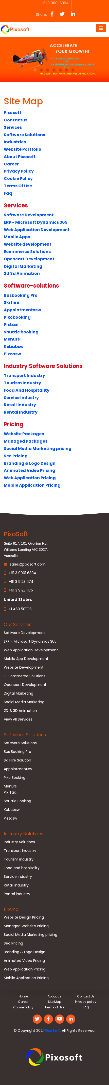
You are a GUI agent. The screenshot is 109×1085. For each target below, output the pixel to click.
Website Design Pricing (24, 917)
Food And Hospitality (26, 390)
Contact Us (86, 996)
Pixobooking (17, 317)
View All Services (18, 719)
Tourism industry (18, 859)
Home (23, 996)
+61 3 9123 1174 (21, 581)
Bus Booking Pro (17, 751)
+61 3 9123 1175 (21, 590)
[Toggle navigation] (101, 28)
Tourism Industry (22, 383)
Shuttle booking (21, 332)
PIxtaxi (11, 325)
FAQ (86, 1007)
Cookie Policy (18, 178)
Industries (15, 142)
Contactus (15, 120)
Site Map (54, 1001)
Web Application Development (37, 230)
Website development (27, 244)
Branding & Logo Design (30, 463)
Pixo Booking (14, 777)
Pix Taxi (10, 792)
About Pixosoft (20, 157)
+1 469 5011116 (20, 609)
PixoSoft (53, 1030)
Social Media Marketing (24, 702)
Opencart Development (29, 259)
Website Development (24, 667)
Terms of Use (54, 1007)
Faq (8, 193)
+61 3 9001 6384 (22, 573)
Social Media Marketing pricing (37, 449)
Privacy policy (85, 1001)
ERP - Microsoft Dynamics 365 (35, 222)
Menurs (12, 339)
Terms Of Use (18, 186)
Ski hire (11, 302)
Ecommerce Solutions (27, 252)
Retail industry (16, 885)
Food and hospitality (22, 868)
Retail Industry (20, 405)
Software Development (29, 215)
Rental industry (17, 894)
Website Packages (24, 434)
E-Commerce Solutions (24, 676)
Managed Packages (25, 441)
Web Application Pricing (30, 478)
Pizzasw (12, 354)
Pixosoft (13, 113)
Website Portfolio (22, 149)
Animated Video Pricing (29, 470)
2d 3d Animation (22, 273)
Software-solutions (31, 286)
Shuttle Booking (17, 801)
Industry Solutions (23, 833)
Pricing (13, 424)
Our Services (17, 624)
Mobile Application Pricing (32, 485)
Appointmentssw (22, 310)
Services (13, 127)
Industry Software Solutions (43, 366)
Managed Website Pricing (26, 926)
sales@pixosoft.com (28, 564)
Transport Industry (24, 375)
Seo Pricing (16, 456)
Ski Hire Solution (17, 760)
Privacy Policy (19, 171)
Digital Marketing (23, 266)
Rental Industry (21, 412)
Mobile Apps (17, 237)
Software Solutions (24, 135)
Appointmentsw (18, 769)
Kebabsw (14, 346)
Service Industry (21, 398)
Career (11, 164)
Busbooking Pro (21, 295)
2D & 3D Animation (20, 710)
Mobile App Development (26, 658)
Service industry (18, 876)
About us (54, 996)
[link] (54, 1057)
